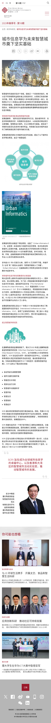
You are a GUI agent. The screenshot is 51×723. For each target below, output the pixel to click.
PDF (24, 3)
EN (7, 3)
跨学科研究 (11, 29)
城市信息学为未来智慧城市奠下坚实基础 (32, 29)
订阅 (25, 687)
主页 (3, 29)
